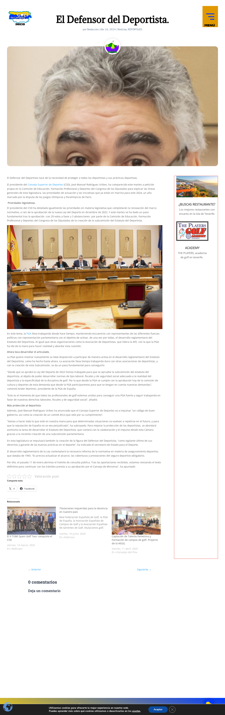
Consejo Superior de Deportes (45, 184)
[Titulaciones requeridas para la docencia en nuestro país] (85, 523)
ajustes (136, 711)
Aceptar (158, 709)
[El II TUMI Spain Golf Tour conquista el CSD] (31, 521)
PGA (29, 333)
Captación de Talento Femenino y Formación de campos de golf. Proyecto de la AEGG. (135, 540)
